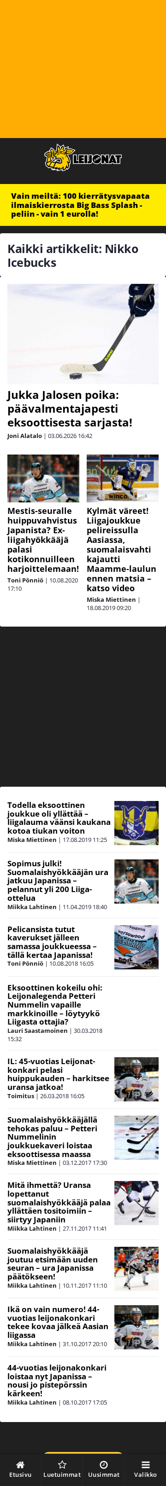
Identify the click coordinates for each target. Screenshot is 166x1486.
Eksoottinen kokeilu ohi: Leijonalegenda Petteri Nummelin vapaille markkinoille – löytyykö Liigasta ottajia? (54, 1004)
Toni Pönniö (25, 580)
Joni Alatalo (24, 436)
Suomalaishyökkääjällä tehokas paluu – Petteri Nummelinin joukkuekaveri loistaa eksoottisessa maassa (52, 1136)
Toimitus (20, 1096)
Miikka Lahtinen (32, 907)
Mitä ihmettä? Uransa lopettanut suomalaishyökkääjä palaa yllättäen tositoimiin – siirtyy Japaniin (59, 1202)
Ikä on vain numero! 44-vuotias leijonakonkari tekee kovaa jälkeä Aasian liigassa (57, 1322)
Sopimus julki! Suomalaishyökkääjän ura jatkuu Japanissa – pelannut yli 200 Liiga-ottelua (57, 880)
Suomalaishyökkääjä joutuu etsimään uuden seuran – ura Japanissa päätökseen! (52, 1263)
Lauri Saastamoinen (37, 1030)
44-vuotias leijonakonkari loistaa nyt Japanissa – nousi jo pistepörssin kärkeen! (57, 1380)
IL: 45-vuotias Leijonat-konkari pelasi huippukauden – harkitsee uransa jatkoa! (58, 1074)
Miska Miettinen (111, 599)
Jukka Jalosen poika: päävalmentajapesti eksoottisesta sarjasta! (69, 408)
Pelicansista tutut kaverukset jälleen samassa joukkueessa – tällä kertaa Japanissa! (52, 942)
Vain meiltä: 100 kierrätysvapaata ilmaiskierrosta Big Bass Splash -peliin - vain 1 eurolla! (80, 204)
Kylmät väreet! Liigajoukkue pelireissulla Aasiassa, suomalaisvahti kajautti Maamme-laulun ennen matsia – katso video (121, 549)
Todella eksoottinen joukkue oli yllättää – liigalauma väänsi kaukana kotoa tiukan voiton (59, 818)
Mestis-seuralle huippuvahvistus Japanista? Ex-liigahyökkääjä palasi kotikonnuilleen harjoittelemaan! (43, 539)
